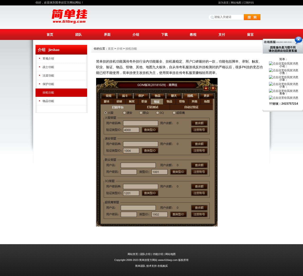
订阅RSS (248, 2)
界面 (107, 34)
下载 (164, 34)
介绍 (136, 34)
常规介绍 (48, 58)
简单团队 (140, 265)
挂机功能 (48, 92)
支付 (221, 34)
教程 (193, 34)
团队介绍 (145, 254)
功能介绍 (158, 254)
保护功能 (48, 84)
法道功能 (48, 75)
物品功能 (48, 101)
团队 (78, 34)
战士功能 (48, 67)
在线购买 (162, 265)
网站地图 (236, 2)
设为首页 (223, 2)
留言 (250, 34)
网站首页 (133, 254)
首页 (50, 34)
